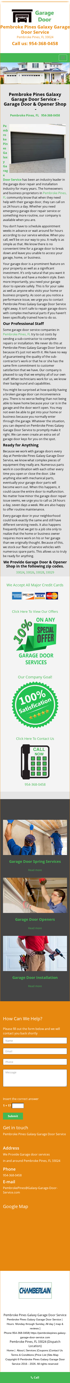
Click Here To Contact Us (35, 738)
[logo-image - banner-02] (35, 73)
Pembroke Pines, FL (24, 115)
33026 (30, 572)
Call (36, 1377)
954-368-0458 (43, 43)
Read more (35, 870)
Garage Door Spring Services (35, 861)
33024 (20, 572)
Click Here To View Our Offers (35, 611)
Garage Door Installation (35, 977)
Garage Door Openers (35, 919)
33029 (50, 572)
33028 (40, 572)
